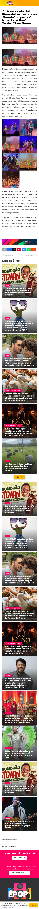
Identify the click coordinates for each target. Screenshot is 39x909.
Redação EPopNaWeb (9, 846)
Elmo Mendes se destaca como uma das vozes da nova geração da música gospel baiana (19, 824)
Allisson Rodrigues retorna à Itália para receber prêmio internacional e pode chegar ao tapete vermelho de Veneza (19, 361)
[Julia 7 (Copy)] (11, 179)
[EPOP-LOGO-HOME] (10, 3)
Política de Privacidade (7, 907)
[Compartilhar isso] (9, 249)
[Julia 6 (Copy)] (28, 162)
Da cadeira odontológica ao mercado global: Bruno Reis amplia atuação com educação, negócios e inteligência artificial (18, 683)
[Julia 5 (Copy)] (11, 162)
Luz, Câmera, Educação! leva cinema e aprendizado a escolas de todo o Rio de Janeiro (18, 467)
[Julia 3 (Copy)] (11, 144)
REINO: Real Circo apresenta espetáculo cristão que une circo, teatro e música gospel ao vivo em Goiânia (18, 432)
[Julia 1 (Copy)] (11, 127)
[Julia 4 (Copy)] (28, 144)
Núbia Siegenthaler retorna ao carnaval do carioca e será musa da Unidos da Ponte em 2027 (19, 754)
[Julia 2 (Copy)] (28, 127)
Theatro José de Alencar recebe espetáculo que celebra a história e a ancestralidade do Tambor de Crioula (19, 396)
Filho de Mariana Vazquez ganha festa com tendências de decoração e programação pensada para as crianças (19, 719)
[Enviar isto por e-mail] (4, 249)
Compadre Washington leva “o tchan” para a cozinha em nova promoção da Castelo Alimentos (19, 291)
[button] (2, 3)
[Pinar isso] (19, 249)
